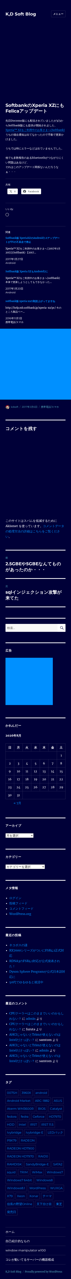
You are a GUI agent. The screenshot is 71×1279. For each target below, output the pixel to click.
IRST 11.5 (47, 1124)
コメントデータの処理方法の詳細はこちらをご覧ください (34, 531)
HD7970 (55, 1116)
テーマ (47, 1196)
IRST (33, 1124)
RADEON (28, 1140)
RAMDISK (14, 1164)
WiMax (37, 1172)
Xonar (33, 1196)
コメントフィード (21, 908)
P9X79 (11, 1140)
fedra (24, 1116)
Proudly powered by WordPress (43, 1271)
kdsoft (14, 406)
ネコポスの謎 (18, 945)
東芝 (59, 1204)
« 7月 (17, 803)
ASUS (58, 1101)
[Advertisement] (35, 65)
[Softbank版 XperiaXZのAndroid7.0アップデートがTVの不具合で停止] (33, 250)
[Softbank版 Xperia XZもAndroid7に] (33, 281)
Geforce (38, 1116)
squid (11, 1172)
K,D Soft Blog (20, 14)
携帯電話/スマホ (50, 406)
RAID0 (43, 1156)
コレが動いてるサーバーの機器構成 (29, 1259)
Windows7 (55, 1172)
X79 (10, 1196)
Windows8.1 (16, 1188)
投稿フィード (18, 903)
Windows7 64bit (19, 1180)
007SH (12, 1093)
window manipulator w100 (25, 1250)
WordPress (37, 1188)
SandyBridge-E (37, 1164)
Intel (22, 1124)
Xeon (21, 1196)
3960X (26, 1093)
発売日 (11, 1212)
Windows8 (44, 1180)
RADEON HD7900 (20, 1148)
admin (31, 1018)
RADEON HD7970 (20, 1156)
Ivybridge (14, 1132)
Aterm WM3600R (20, 1108)
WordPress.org (20, 914)
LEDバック (55, 1132)
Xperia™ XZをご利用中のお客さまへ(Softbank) (35, 130)
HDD (10, 1124)
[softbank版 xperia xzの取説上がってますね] (33, 311)
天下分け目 (44, 1204)
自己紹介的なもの (17, 1241)
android (41, 1093)
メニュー (58, 13)
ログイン (15, 898)
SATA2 (57, 1164)
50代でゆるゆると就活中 (26, 982)
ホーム (10, 1232)
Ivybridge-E (34, 1132)
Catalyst (56, 1108)
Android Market (19, 1101)
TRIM (24, 1172)
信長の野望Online (19, 1204)
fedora (11, 1116)
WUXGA (56, 1188)
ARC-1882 (42, 1101)
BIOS (42, 1108)
